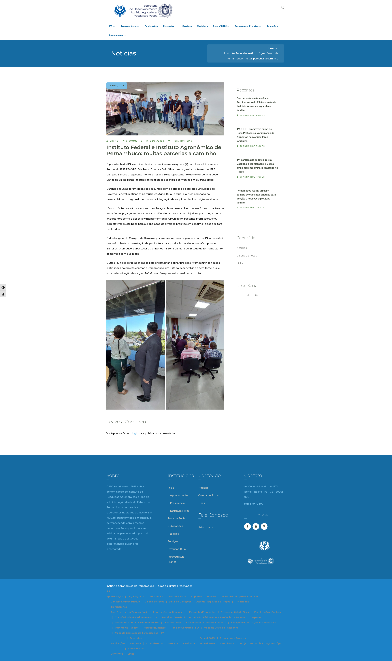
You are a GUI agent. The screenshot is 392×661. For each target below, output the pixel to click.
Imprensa (196, 596)
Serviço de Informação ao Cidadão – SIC (254, 622)
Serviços (173, 541)
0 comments (134, 141)
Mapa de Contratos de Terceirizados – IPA (139, 632)
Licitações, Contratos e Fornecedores (137, 622)
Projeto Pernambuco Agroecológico (261, 643)
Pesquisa (173, 533)
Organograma (136, 596)
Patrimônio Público (126, 627)
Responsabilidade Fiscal (235, 612)
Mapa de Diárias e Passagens (221, 627)
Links (240, 263)
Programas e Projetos (233, 638)
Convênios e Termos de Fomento (206, 622)
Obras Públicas (172, 622)
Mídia (175, 141)
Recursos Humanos (154, 627)
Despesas (255, 617)
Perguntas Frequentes (202, 612)
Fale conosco (135, 648)
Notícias (186, 141)
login (135, 433)
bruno (114, 141)
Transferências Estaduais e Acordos (136, 617)
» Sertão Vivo (227, 643)
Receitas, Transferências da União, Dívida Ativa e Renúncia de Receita (203, 617)
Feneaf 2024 (207, 643)
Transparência (176, 518)
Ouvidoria (189, 643)
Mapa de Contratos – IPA (184, 627)
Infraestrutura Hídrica (176, 559)
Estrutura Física (179, 510)
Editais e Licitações (180, 601)
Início (171, 487)
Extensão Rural (177, 549)
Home (270, 48)
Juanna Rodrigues (252, 115)
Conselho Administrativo (125, 601)
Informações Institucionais (168, 612)
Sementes (117, 653)
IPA (108, 591)
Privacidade (205, 527)
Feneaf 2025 (207, 638)
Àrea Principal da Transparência (129, 612)
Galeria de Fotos (247, 255)
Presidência (177, 503)
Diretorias (135, 638)
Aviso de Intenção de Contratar (239, 596)
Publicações (175, 526)
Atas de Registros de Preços (213, 601)
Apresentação (179, 495)
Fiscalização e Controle (268, 612)
